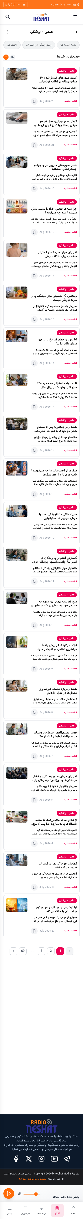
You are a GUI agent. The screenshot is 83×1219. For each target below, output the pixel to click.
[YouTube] (54, 1158)
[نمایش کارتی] (12, 57)
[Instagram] (41, 1158)
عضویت (55, 4)
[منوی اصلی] (75, 17)
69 (22, 951)
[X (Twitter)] (28, 1158)
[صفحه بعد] (13, 951)
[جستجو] (7, 17)
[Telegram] (67, 1158)
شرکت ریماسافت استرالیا (32, 1179)
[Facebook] (15, 1158)
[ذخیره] (34, 101)
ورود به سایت (68, 4)
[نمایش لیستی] (6, 57)
